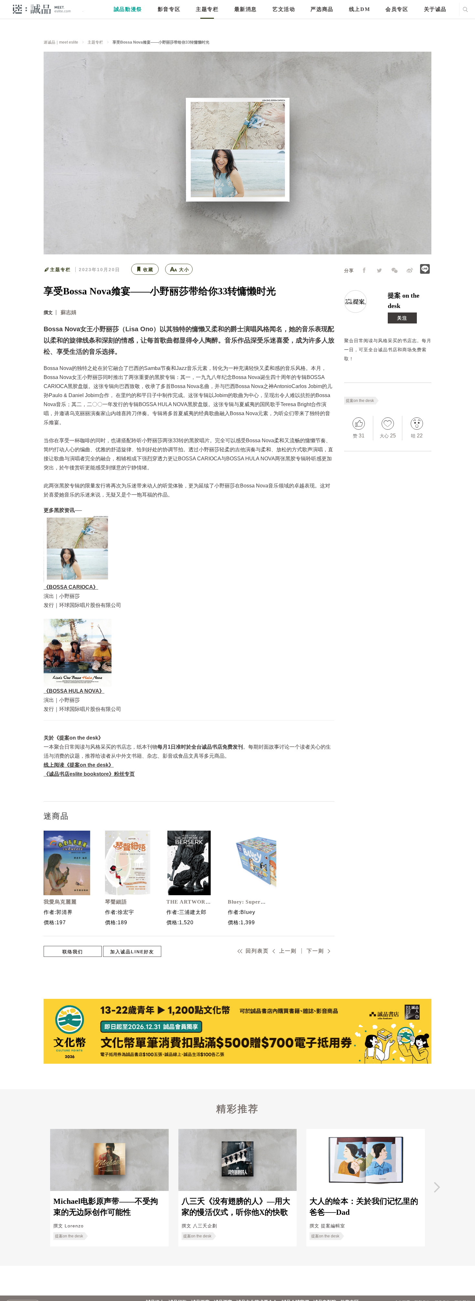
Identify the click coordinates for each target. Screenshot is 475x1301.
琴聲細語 (116, 902)
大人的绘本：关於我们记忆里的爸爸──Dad (364, 1206)
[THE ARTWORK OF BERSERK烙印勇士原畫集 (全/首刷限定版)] (189, 863)
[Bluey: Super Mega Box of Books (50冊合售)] (250, 863)
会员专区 (396, 9)
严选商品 (322, 9)
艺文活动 (283, 9)
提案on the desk (360, 400)
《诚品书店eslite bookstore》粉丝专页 (89, 774)
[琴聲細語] (127, 863)
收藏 (148, 269)
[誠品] (42, 8)
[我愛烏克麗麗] (66, 863)
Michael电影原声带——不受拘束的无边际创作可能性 (105, 1206)
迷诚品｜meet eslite (61, 42)
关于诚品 (435, 9)
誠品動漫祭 (128, 9)
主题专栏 (207, 9)
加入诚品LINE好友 (132, 951)
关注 (402, 318)
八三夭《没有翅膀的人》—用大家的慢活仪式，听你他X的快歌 (236, 1206)
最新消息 (245, 9)
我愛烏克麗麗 (60, 902)
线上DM (359, 9)
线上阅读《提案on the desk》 (79, 765)
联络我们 (72, 951)
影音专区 (169, 9)
